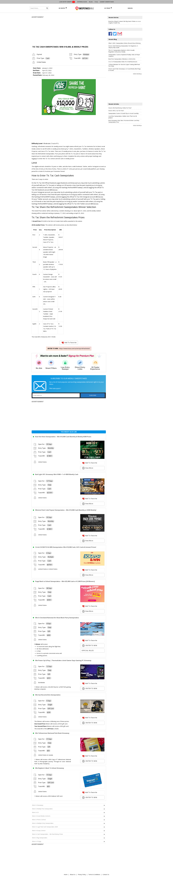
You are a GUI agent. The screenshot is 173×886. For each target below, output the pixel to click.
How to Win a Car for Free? (116, 110)
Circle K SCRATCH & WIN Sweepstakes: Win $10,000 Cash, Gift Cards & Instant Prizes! (65, 547)
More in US (35, 812)
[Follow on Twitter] (115, 34)
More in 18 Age (36, 841)
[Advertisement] (69, 31)
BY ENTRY (62, 8)
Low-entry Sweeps (67, 2)
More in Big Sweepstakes (39, 838)
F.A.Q (96, 2)
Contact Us (106, 874)
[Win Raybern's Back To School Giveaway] (92, 788)
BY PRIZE (107, 8)
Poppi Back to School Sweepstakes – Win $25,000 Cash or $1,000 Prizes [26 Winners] (65, 581)
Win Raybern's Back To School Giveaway (49, 768)
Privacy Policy (82, 874)
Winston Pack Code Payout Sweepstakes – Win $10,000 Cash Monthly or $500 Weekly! (65, 510)
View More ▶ (137, 74)
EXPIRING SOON (82, 2)
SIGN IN (130, 8)
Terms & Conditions (94, 874)
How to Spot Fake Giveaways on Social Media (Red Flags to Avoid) (124, 69)
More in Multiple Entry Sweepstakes (42, 823)
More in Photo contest (39, 819)
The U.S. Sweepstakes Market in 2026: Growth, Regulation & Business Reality (121, 51)
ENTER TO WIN (91, 645)
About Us (72, 874)
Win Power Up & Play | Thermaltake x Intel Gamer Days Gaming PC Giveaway (63, 660)
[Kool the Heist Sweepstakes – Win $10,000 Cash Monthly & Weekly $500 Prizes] (92, 458)
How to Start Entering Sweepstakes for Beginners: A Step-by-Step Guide (123, 46)
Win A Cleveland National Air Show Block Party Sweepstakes (57, 618)
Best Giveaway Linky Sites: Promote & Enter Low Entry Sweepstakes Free (123, 121)
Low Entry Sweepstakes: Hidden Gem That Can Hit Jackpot (122, 117)
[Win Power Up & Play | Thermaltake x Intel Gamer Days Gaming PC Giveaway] (92, 679)
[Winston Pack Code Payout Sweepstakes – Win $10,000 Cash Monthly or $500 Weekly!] (92, 531)
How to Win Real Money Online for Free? (120, 108)
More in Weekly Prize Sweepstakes (42, 809)
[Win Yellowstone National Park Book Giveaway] (92, 751)
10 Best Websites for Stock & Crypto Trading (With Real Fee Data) (124, 65)
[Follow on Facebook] (110, 34)
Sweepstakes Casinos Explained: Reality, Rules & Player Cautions (124, 55)
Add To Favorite (70, 343)
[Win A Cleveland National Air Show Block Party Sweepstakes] (92, 635)
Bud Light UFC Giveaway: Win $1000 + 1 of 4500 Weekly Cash (56, 474)
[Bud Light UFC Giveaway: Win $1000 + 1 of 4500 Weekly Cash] (92, 494)
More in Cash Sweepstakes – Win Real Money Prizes (47, 834)
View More (89, 468)
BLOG (91, 2)
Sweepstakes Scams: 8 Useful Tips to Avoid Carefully (123, 113)
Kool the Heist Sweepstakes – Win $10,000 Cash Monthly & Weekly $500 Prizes (63, 437)
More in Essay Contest (39, 830)
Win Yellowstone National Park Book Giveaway (52, 733)
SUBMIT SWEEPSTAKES (107, 2)
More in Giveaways (37, 805)
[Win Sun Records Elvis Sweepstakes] (92, 712)
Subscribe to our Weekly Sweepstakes (69, 378)
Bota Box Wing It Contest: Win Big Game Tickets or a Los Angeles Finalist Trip (124, 22)
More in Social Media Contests (41, 816)
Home (65, 874)
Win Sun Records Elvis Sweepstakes (47, 695)
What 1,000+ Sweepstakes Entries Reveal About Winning (124, 43)
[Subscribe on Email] (119, 34)
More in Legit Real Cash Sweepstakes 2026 (45, 827)
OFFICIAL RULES (88, 651)
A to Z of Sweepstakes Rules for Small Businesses (122, 61)
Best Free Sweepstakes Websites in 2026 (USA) (121, 59)
